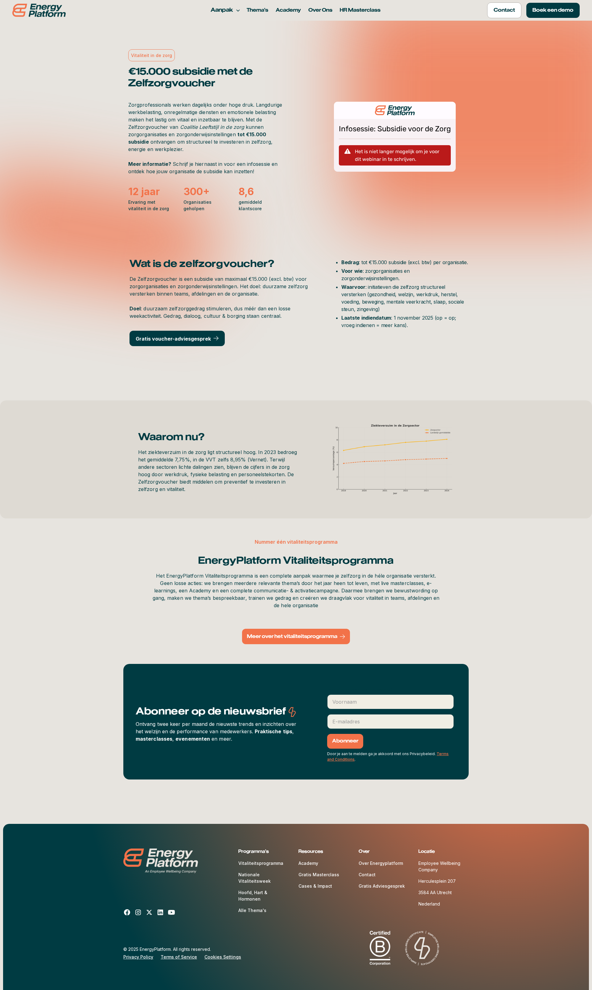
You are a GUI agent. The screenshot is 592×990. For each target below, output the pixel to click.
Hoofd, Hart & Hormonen (252, 896)
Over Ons (320, 10)
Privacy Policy (138, 956)
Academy (288, 10)
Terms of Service (179, 956)
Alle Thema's (252, 910)
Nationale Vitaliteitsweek (254, 878)
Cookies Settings (222, 956)
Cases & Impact (315, 886)
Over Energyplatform (381, 863)
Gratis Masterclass (318, 874)
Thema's (257, 10)
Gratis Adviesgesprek (382, 886)
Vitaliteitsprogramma (260, 863)
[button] (225, 10)
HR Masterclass (360, 10)
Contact (367, 874)
